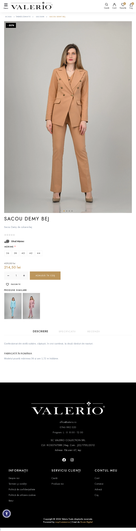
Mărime (9, 246)
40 (23, 253)
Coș (97, 495)
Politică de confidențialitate (22, 489)
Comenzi (99, 483)
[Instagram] (72, 460)
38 (15, 253)
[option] (13, 306)
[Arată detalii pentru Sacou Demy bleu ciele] (13, 306)
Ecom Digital (86, 522)
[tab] (40, 331)
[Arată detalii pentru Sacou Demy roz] (31, 306)
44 (38, 253)
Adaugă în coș (45, 275)
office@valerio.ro (68, 422)
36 (7, 253)
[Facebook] (64, 460)
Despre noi (14, 478)
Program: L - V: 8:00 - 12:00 (68, 432)
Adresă (98, 489)
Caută (54, 478)
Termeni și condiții (18, 483)
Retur (11, 500)
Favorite (16, 284)
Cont (114, 7)
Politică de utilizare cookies (22, 495)
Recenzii (93, 331)
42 (31, 253)
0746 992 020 (68, 427)
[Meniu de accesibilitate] (6, 513)
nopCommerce (62, 522)
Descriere (40, 331)
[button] (64, 211)
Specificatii (67, 331)
